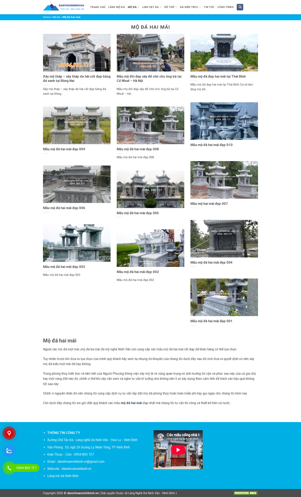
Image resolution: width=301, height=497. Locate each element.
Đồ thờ (169, 7)
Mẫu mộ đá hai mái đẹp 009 (64, 149)
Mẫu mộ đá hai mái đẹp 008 (138, 149)
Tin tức (209, 7)
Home (46, 17)
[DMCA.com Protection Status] (245, 493)
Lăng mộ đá (116, 7)
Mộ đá (132, 7)
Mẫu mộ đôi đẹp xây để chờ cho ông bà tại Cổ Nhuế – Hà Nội (149, 79)
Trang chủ (97, 7)
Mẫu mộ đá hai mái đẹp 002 (138, 272)
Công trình (225, 7)
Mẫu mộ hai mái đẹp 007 (209, 204)
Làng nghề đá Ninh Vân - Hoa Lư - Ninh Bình (106, 440)
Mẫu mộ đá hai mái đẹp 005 (138, 213)
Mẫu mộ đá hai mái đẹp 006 (64, 208)
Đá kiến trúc (189, 7)
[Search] (240, 7)
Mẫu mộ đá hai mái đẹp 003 (64, 267)
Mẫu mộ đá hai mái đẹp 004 (211, 262)
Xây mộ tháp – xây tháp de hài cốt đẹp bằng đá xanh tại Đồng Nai (77, 79)
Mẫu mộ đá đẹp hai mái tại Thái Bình (218, 76)
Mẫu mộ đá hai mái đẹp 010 (211, 145)
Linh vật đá (150, 7)
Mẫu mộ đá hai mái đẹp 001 (211, 321)
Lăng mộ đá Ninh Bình (62, 476)
